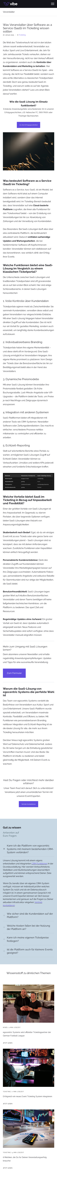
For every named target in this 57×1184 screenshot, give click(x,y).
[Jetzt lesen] (28, 1068)
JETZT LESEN (7, 1043)
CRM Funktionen (39, 863)
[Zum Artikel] (28, 1004)
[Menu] (51, 4)
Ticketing (22, 35)
